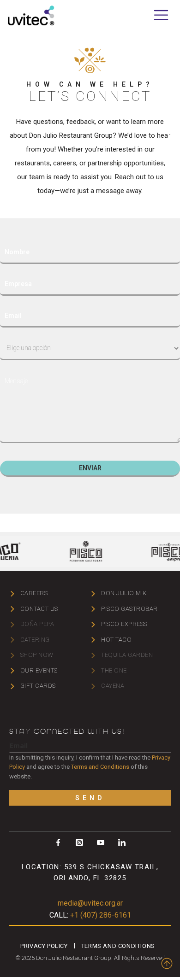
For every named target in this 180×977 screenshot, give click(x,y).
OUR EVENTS (39, 670)
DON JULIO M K (124, 593)
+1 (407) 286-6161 (90, 915)
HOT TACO (116, 639)
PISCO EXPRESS (124, 623)
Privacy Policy (43, 945)
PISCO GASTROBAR (129, 608)
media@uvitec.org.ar (90, 903)
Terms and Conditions (100, 766)
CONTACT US (39, 608)
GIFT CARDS (38, 685)
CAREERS (34, 593)
